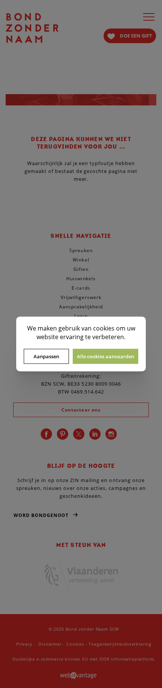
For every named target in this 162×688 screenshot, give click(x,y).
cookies (104, 328)
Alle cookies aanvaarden (105, 356)
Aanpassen (46, 356)
